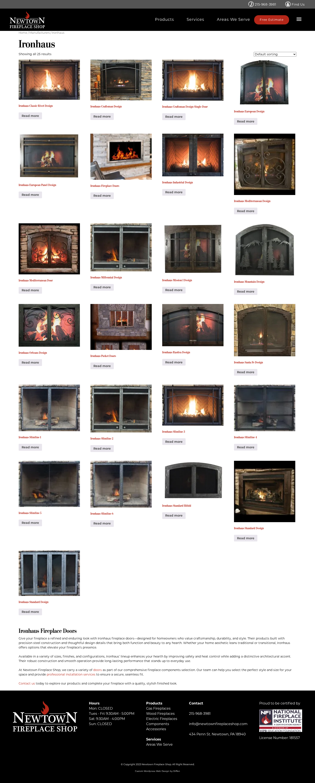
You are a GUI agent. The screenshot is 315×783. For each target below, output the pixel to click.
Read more (30, 116)
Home (23, 32)
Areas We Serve (233, 19)
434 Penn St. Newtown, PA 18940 (217, 734)
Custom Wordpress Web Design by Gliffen (157, 771)
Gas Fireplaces (158, 708)
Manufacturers (39, 32)
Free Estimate (272, 20)
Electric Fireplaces (161, 719)
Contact (196, 703)
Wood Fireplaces (160, 714)
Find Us (297, 4)
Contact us (27, 683)
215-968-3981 (265, 4)
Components (157, 724)
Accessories (156, 729)
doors (97, 670)
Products (164, 19)
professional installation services (71, 674)
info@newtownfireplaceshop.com (218, 724)
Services (195, 19)
